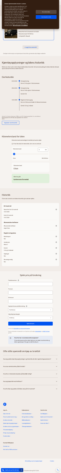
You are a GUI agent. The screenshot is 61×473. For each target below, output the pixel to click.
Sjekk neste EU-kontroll (46, 417)
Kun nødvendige (46, 12)
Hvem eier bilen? (44, 423)
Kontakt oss (6, 446)
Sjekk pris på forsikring (12, 470)
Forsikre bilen (6, 436)
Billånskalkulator (26, 420)
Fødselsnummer (12, 280)
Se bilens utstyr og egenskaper (11, 426)
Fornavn (10, 289)
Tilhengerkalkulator (27, 426)
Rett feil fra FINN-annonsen (10, 449)
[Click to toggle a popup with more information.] (56, 210)
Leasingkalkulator (26, 423)
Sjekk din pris (30, 323)
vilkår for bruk (46, 331)
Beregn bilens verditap (27, 417)
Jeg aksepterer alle (46, 17)
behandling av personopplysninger (22, 328)
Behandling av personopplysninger (33, 461)
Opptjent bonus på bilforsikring (16, 306)
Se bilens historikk (7, 420)
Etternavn (11, 297)
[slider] (30, 154)
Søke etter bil (6, 413)
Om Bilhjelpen (43, 413)
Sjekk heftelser (44, 420)
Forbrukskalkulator (26, 413)
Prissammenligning (8, 429)
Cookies (52, 461)
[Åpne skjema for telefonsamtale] (58, 470)
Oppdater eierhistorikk (10, 123)
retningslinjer (38, 331)
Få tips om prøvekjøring (9, 433)
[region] (30, 14)
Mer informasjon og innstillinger (20, 25)
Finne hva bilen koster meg (10, 417)
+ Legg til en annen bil (30, 47)
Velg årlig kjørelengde (14, 314)
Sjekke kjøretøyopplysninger (10, 423)
